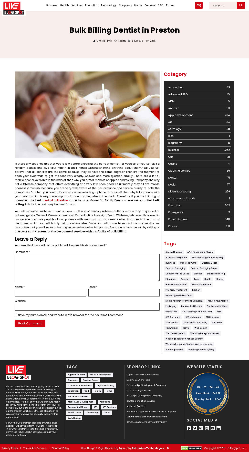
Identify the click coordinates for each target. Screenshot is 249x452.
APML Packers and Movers (200, 252)
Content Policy (60, 448)
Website (20, 301)
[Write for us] (199, 5)
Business (51, 5)
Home (138, 5)
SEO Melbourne (193, 317)
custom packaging (175, 268)
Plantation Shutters (217, 306)
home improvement (176, 284)
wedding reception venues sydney (184, 338)
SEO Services (212, 317)
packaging (170, 306)
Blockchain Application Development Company (151, 411)
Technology (109, 5)
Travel (170, 5)
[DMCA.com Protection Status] (191, 448)
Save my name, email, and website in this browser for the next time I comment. (70, 315)
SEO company (172, 317)
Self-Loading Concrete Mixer (197, 311)
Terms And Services (35, 448)
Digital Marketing (216, 273)
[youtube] (213, 428)
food (196, 279)
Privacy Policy (10, 448)
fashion (185, 279)
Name (20, 287)
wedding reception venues (204, 333)
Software (217, 322)
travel (186, 327)
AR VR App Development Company (144, 395)
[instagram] (207, 428)
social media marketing (195, 322)
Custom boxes (209, 262)
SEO (160, 5)
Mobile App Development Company (184, 300)
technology (171, 327)
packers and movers (191, 306)
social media (171, 322)
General (150, 5)
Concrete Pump (188, 262)
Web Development (175, 333)
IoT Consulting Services (139, 390)
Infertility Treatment (176, 290)
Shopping (125, 5)
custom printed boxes (177, 273)
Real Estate (171, 311)
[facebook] (189, 428)
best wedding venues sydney (207, 257)
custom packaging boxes (204, 268)
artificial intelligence (176, 257)
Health (64, 5)
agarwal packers (173, 252)
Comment (22, 252)
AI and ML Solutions (137, 406)
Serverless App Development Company (147, 421)
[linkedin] (218, 428)
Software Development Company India (147, 416)
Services (76, 5)
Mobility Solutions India (138, 379)
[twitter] (195, 428)
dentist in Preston (55, 200)
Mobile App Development (178, 295)
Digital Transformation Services (143, 374)
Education (91, 5)
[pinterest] (201, 428)
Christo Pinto (104, 41)
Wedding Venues (174, 349)
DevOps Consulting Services (141, 400)
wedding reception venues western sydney (188, 344)
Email (93, 287)
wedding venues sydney (201, 349)
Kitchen (196, 290)
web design (200, 327)
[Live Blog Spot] (16, 8)
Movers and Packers (218, 300)
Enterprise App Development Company (146, 385)
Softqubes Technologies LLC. (150, 448)
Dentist (198, 273)
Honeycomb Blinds (201, 284)
